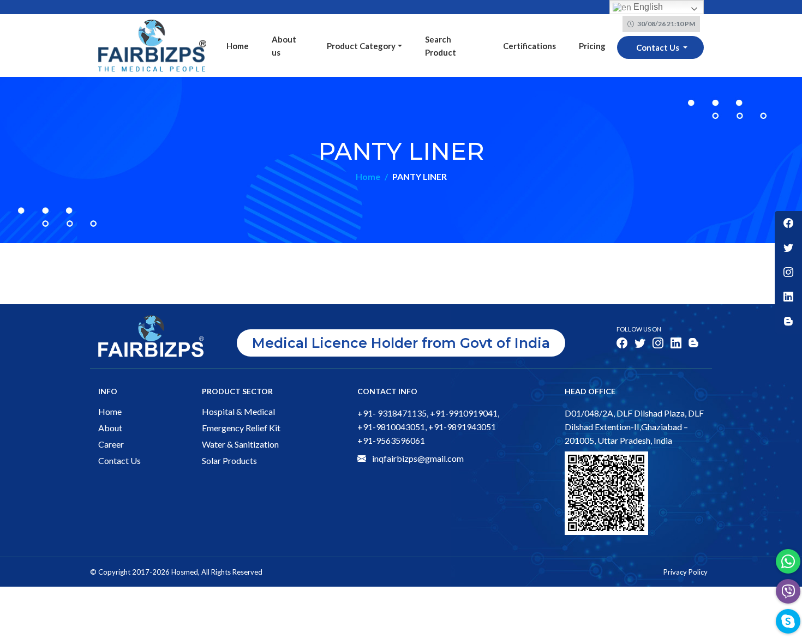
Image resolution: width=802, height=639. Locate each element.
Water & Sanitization (240, 444)
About (110, 428)
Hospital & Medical (238, 411)
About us (284, 45)
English (647, 6)
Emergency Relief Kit (241, 428)
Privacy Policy (685, 572)
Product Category (361, 46)
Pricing (592, 46)
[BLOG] (788, 321)
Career (111, 444)
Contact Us (119, 460)
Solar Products (229, 460)
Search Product (440, 45)
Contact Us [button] (658, 47)
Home (237, 46)
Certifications (529, 46)
